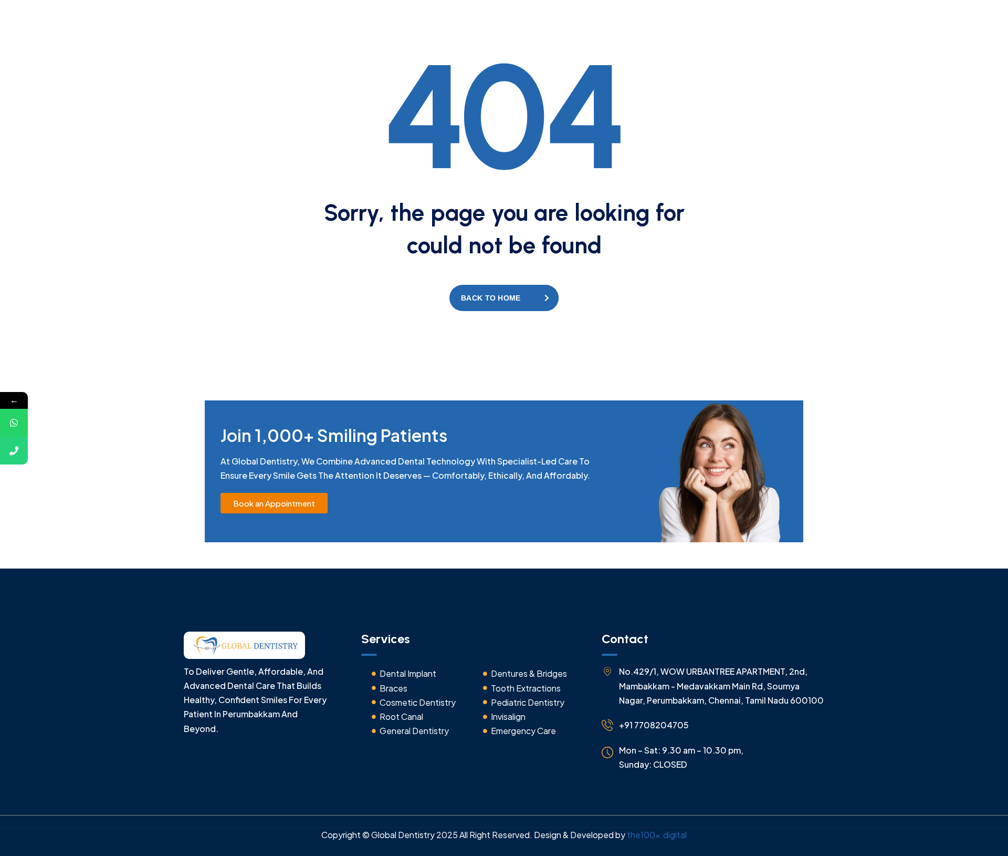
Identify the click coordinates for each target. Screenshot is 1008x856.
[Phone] (14, 451)
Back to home (490, 298)
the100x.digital (657, 834)
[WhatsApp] (14, 423)
